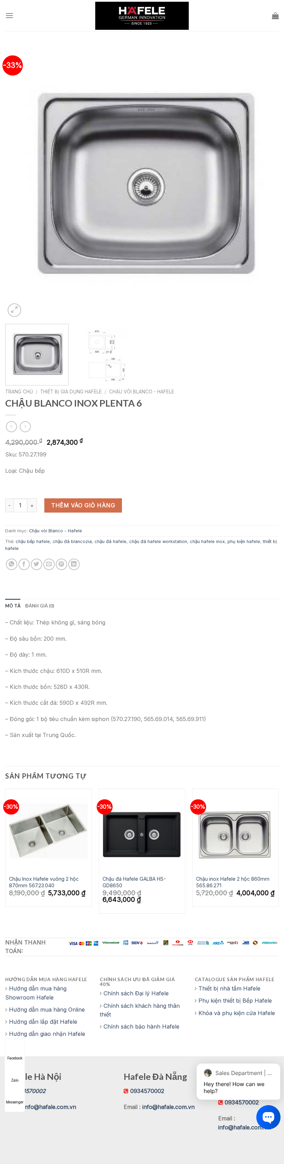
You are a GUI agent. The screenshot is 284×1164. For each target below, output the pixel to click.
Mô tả (12, 605)
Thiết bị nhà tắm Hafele (229, 988)
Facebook (15, 1058)
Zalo (14, 1080)
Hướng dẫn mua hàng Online (47, 1009)
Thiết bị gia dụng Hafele (71, 391)
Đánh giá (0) (39, 605)
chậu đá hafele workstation (158, 541)
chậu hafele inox (207, 541)
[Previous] (19, 181)
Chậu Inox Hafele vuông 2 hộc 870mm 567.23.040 (44, 882)
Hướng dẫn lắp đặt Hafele (43, 1021)
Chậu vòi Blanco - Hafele (141, 391)
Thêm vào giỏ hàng (83, 505)
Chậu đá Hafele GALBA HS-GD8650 (134, 882)
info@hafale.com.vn (50, 1106)
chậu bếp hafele (33, 541)
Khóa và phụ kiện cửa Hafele (236, 1013)
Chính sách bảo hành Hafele (141, 1026)
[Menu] (9, 15)
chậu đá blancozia (72, 541)
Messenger (15, 1102)
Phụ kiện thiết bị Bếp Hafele (235, 1000)
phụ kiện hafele (244, 541)
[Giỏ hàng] (275, 15)
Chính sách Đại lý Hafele (136, 993)
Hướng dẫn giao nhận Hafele (47, 1033)
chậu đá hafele (110, 541)
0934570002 (147, 1090)
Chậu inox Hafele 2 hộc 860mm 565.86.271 (232, 882)
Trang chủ (19, 391)
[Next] (264, 181)
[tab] (12, 606)
